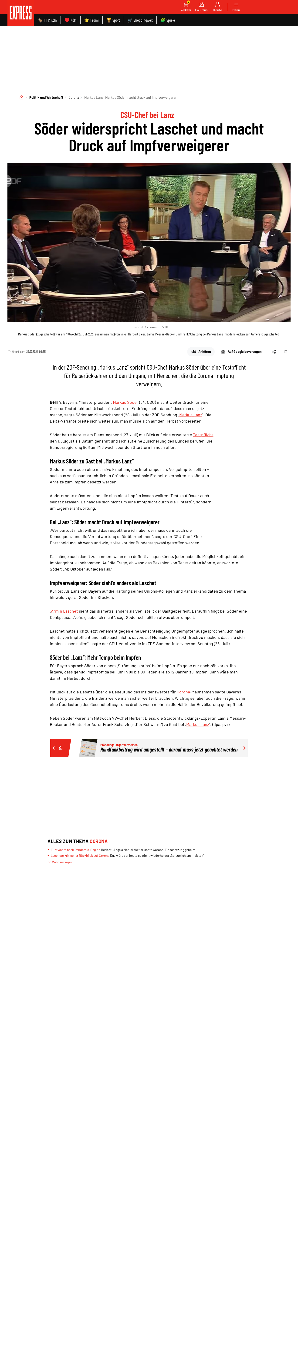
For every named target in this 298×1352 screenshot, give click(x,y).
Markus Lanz (190, 414)
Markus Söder (125, 402)
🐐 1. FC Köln (47, 20)
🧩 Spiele (167, 20)
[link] (20, 13)
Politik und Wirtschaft (46, 97)
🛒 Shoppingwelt (140, 20)
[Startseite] (21, 97)
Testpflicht (203, 434)
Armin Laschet (65, 611)
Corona (73, 97)
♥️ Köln (70, 20)
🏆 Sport (113, 20)
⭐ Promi (91, 20)
